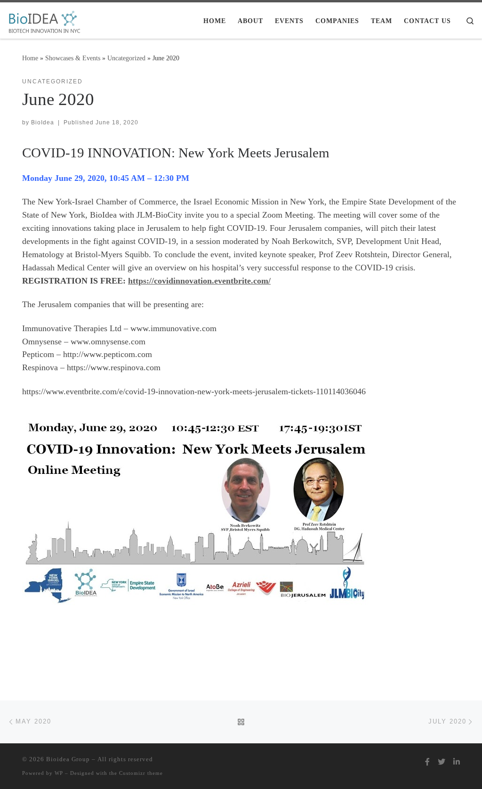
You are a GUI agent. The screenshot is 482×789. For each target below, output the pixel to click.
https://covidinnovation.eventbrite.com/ (199, 280)
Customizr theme (141, 773)
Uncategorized (126, 58)
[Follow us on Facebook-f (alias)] (427, 762)
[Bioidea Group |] (44, 19)
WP (59, 773)
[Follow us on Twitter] (441, 762)
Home (30, 58)
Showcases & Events (72, 58)
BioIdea (42, 122)
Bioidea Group (68, 759)
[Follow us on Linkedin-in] (456, 762)
